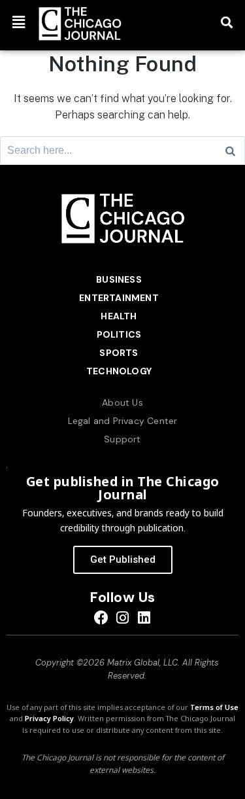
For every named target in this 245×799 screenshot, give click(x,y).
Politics (119, 334)
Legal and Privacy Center (123, 421)
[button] (18, 22)
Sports (118, 353)
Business (119, 279)
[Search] (230, 150)
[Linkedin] (144, 618)
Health (119, 316)
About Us (122, 402)
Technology (119, 371)
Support (122, 439)
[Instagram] (122, 618)
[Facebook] (101, 618)
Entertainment (119, 298)
